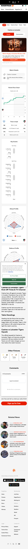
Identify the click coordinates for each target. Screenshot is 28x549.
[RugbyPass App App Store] (8, 480)
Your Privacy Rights (14, 275)
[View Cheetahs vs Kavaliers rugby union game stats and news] (14, 357)
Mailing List (17, 500)
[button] (26, 9)
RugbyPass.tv (17, 497)
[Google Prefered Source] (14, 485)
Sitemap (3, 509)
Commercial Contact (17, 530)
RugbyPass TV (18, 9)
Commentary (19, 34)
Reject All (14, 279)
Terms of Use (4, 529)
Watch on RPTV (14, 60)
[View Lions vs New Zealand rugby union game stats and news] (23, 357)
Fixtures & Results (9, 9)
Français (16, 518)
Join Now (16, 494)
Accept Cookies (14, 283)
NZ (15, 515)
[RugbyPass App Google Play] (20, 480)
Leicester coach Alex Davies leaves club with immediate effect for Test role (17, 444)
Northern (16, 506)
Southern (16, 509)
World (15, 512)
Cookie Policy (4, 532)
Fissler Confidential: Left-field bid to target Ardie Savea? (18, 425)
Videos (3, 506)
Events (8, 34)
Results (3, 500)
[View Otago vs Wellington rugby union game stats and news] (5, 357)
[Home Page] (7, 5)
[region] (14, 274)
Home (2, 494)
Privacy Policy (4, 526)
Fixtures (3, 497)
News (2, 9)
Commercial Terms (6, 535)
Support (16, 526)
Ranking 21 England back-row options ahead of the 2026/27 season (18, 454)
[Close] (25, 263)
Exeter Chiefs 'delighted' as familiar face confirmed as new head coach (18, 434)
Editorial (16, 534)
